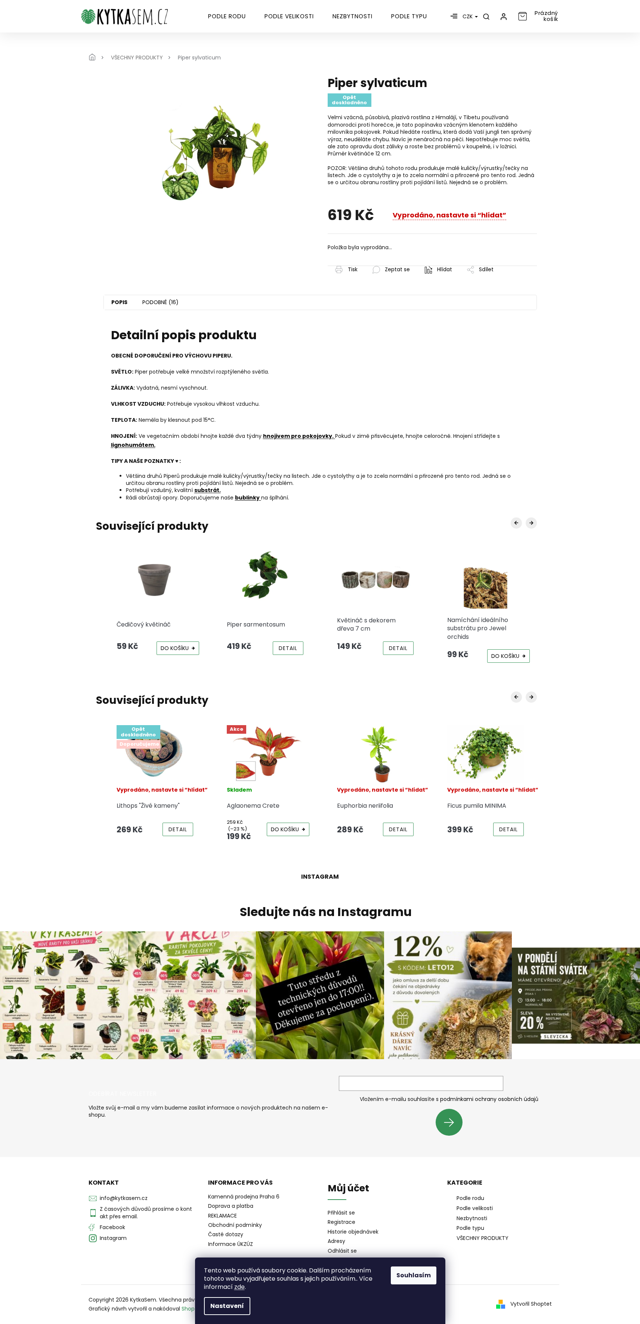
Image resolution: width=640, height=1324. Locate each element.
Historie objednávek (353, 1231)
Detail (288, 648)
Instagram (113, 1238)
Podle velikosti (475, 1208)
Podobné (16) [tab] (160, 302)
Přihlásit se (452, 1122)
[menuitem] (227, 16)
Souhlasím (413, 1275)
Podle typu (470, 1228)
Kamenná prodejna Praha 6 (243, 1196)
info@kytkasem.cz (124, 1198)
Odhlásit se (342, 1251)
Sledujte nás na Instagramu (326, 912)
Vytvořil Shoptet (531, 1304)
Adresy (336, 1241)
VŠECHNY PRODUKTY (482, 1238)
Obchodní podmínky (235, 1225)
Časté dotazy (225, 1234)
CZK (468, 16)
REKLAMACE (222, 1215)
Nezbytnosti (472, 1218)
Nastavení (227, 1306)
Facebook (112, 1227)
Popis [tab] (119, 302)
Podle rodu (470, 1198)
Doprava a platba (230, 1206)
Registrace (341, 1222)
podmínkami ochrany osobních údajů (489, 1099)
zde (239, 1287)
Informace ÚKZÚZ (230, 1244)
